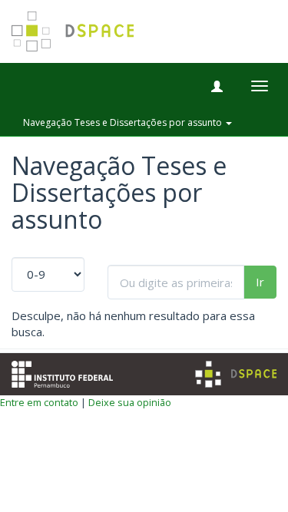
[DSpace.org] (235, 374)
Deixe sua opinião (129, 402)
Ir (260, 281)
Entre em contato (39, 402)
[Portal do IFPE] (62, 372)
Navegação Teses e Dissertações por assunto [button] (123, 122)
